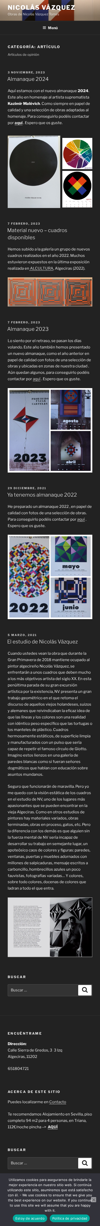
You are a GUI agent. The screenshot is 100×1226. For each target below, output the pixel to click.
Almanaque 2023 (28, 329)
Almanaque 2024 (28, 79)
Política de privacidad (69, 1218)
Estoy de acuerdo (30, 1218)
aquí (19, 123)
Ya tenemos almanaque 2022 (42, 495)
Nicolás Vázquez (42, 7)
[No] (93, 1199)
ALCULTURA (41, 268)
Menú (53, 28)
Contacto (57, 1102)
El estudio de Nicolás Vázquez (42, 642)
